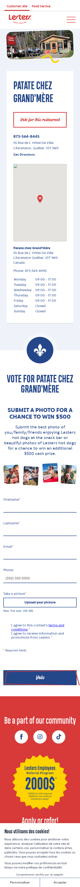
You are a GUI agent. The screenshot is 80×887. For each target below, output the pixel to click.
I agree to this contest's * (37, 627)
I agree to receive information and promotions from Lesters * (37, 635)
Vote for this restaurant (40, 119)
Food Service (41, 6)
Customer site (17, 6)
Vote (40, 677)
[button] (40, 198)
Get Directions (24, 154)
